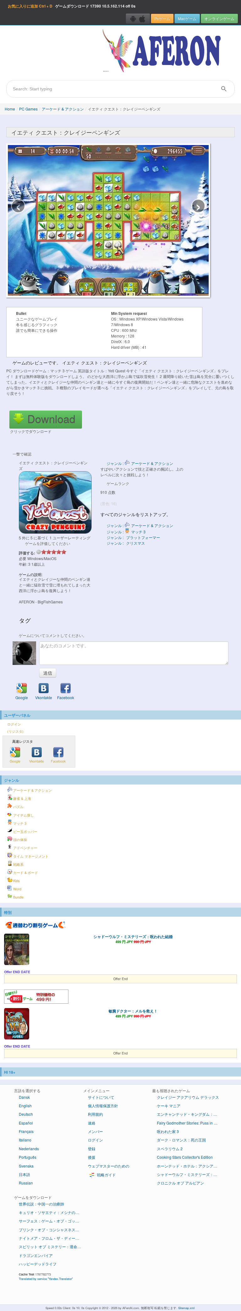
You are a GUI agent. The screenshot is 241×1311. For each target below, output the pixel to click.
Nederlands (29, 1148)
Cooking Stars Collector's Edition (185, 1157)
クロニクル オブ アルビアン (180, 1182)
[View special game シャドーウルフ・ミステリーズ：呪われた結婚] (16, 950)
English (25, 1105)
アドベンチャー (24, 847)
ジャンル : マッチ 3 (126, 531)
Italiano (25, 1139)
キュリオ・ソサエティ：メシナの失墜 (51, 1212)
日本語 (24, 1174)
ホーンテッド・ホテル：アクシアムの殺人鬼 (190, 1165)
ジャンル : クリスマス (126, 543)
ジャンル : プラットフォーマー (133, 537)
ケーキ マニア (168, 1105)
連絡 (91, 1122)
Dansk (24, 1097)
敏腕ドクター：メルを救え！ (133, 1011)
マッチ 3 (19, 823)
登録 (91, 1148)
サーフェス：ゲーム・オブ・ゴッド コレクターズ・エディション (52, 1220)
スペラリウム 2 (170, 1148)
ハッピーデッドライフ (37, 1263)
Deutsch (26, 1114)
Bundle (18, 897)
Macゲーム (187, 18)
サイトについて (101, 1097)
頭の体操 (19, 839)
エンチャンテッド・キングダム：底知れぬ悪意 (190, 1114)
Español (26, 1122)
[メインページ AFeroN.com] (163, 51)
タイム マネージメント (30, 856)
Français (26, 1131)
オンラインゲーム (219, 18)
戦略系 (18, 864)
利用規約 (95, 1114)
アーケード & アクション (63, 108)
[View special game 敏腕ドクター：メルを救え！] (16, 1024)
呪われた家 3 (168, 1131)
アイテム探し (23, 815)
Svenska (26, 1165)
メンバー (95, 1131)
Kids (15, 880)
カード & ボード (25, 872)
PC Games (28, 108)
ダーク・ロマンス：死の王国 (181, 1139)
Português (27, 1157)
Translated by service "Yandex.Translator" (46, 1278)
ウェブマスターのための (108, 1165)
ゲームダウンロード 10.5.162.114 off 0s (72, 6)
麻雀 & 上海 (21, 798)
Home (10, 108)
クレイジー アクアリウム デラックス (188, 1097)
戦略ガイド (106, 1174)
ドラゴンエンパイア (36, 1255)
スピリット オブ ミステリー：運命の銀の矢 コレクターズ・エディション (52, 1246)
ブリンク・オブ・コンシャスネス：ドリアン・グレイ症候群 (52, 1229)
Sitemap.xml (186, 1308)
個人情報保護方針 (103, 1105)
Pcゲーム (162, 18)
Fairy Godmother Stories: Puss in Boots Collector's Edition (190, 1122)
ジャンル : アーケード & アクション (140, 463)
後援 (91, 1157)
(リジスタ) (15, 731)
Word (16, 889)
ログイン (14, 724)
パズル (18, 806)
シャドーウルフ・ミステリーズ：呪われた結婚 (133, 936)
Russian (26, 1182)
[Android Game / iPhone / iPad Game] (138, 18)
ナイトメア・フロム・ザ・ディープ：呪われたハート (52, 1238)
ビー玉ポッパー (24, 831)
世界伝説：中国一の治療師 (41, 1203)
